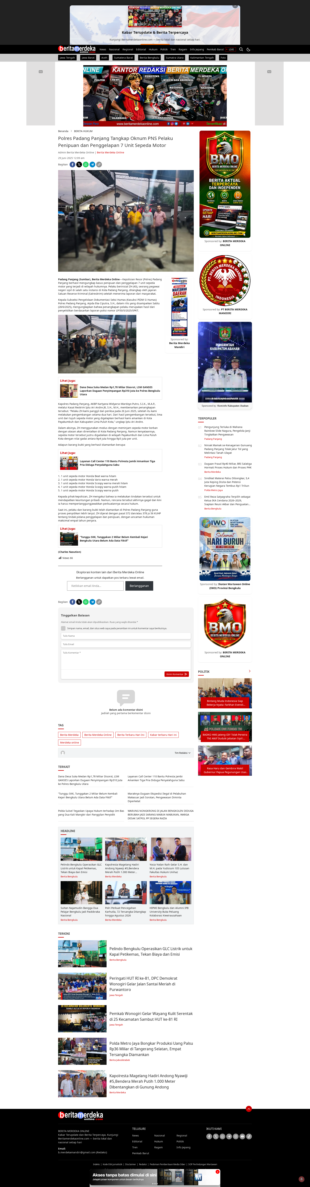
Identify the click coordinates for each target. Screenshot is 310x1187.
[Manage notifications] (301, 1179)
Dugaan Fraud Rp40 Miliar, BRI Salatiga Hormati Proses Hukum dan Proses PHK (228, 465)
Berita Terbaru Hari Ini (130, 734)
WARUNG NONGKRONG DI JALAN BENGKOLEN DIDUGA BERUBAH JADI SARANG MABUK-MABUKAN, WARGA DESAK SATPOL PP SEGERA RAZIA (161, 814)
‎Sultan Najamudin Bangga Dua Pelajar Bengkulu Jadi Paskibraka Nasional (80, 911)
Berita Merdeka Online (110, 152)
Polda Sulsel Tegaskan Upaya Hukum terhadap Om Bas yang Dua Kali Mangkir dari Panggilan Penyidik (91, 812)
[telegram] (92, 164)
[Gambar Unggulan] (126, 270)
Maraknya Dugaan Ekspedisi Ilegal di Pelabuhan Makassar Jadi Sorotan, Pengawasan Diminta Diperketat (157, 797)
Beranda (63, 131)
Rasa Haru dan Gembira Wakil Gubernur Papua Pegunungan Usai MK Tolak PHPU (225, 770)
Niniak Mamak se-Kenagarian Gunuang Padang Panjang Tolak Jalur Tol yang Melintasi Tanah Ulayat (228, 449)
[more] (250, 671)
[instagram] (236, 1136)
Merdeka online (69, 742)
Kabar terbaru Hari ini (163, 734)
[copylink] (99, 164)
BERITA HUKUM (83, 131)
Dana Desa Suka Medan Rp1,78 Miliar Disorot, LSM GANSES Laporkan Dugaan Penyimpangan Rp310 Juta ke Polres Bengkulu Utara (120, 390)
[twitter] (79, 164)
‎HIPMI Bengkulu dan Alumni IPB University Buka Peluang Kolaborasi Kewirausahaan (169, 911)
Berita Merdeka (69, 734)
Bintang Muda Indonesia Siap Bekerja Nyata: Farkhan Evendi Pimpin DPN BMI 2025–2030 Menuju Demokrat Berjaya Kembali (225, 703)
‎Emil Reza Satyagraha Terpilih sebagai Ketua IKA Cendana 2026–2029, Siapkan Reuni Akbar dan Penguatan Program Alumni (227, 502)
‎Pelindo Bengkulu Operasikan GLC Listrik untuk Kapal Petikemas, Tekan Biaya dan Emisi (81, 868)
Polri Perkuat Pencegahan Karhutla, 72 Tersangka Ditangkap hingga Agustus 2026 (125, 911)
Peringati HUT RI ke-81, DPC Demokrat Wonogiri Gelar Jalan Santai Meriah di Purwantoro (143, 984)
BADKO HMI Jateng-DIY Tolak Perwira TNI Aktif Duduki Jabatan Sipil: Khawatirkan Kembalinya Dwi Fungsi (225, 736)
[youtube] (242, 1136)
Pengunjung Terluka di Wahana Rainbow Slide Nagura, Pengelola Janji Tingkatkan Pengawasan (227, 430)
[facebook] (72, 164)
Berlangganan (139, 586)
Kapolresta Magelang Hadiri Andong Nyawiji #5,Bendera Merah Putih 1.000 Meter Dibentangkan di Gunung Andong (125, 870)
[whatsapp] (86, 164)
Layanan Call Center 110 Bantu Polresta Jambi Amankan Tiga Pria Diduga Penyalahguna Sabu (117, 462)
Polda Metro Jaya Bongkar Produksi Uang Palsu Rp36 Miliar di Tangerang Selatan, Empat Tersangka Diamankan (151, 1049)
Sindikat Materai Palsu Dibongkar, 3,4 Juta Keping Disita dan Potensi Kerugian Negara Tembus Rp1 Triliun (226, 481)
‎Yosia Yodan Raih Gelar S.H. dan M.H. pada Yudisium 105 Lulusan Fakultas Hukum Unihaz (169, 868)
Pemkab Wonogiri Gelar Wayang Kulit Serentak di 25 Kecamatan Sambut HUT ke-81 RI (151, 1016)
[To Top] (249, 1109)
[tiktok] (249, 1136)
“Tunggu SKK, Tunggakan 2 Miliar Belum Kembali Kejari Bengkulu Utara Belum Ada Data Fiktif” (114, 538)
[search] (241, 49)
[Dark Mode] (248, 49)
